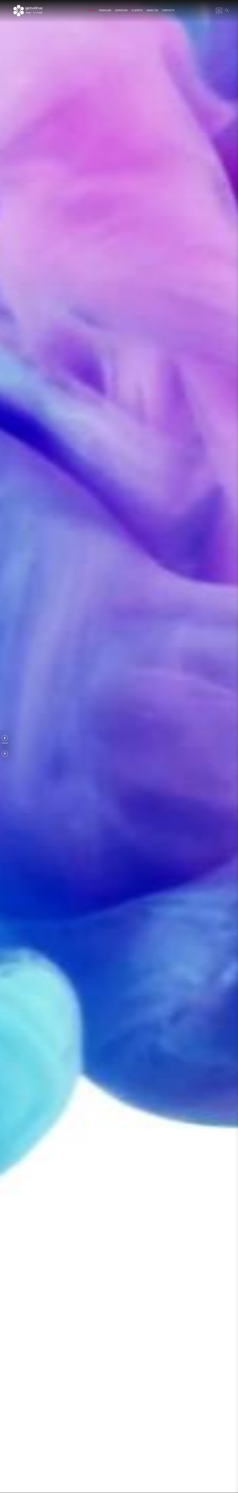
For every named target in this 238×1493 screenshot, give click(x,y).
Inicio (91, 10)
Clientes (137, 10)
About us (152, 10)
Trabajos (105, 10)
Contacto (168, 10)
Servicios (121, 10)
